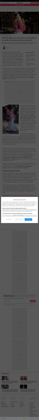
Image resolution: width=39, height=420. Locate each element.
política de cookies (26, 205)
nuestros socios (15, 201)
